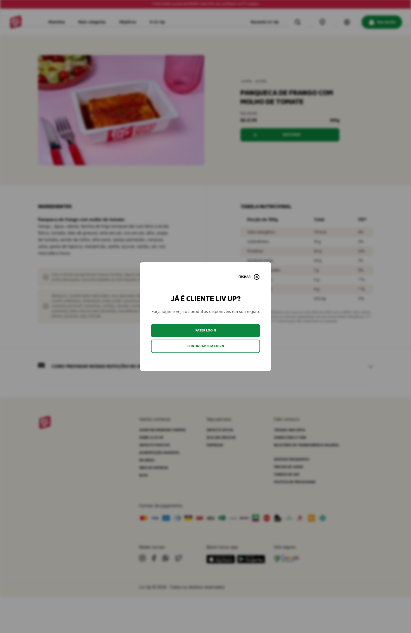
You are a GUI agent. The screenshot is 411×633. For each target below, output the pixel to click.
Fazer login (205, 330)
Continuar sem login (205, 346)
